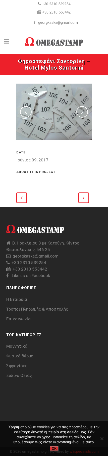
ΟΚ (54, 448)
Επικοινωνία (18, 318)
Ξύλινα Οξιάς (19, 375)
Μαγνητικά (16, 346)
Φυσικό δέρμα (19, 355)
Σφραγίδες (16, 365)
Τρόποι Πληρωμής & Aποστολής (37, 309)
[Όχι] (101, 438)
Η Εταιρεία (16, 299)
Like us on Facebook (30, 275)
